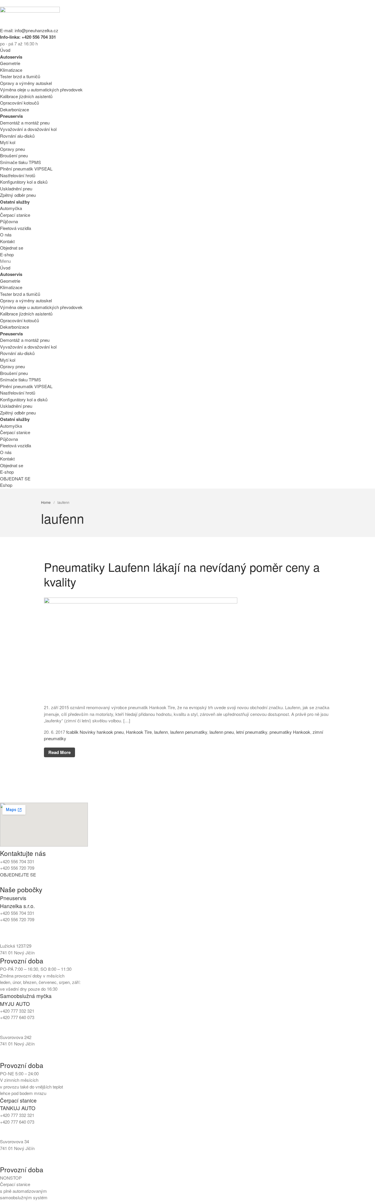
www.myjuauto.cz (17, 1057)
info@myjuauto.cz (17, 1024)
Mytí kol (7, 142)
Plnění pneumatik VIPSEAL (26, 169)
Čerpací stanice (15, 215)
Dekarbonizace (14, 109)
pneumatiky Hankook (290, 732)
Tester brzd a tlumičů (20, 76)
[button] (187, 261)
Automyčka (11, 208)
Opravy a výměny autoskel (26, 83)
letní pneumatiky (251, 732)
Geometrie (10, 63)
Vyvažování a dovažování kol (28, 129)
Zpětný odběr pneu (18, 195)
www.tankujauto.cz (18, 1161)
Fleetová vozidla (15, 228)
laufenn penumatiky (188, 732)
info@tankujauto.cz (18, 1128)
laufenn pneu (221, 732)
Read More (59, 752)
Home (46, 502)
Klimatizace (11, 70)
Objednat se (11, 248)
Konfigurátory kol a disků (23, 182)
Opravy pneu (12, 149)
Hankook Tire (139, 732)
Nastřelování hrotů (17, 175)
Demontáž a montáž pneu (25, 123)
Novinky (88, 732)
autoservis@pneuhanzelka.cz (73, 932)
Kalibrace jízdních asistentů (26, 96)
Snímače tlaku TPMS (20, 162)
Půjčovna (9, 221)
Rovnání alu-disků (17, 136)
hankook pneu (110, 732)
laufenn (161, 732)
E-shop (7, 254)
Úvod (5, 50)
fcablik (72, 732)
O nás (6, 234)
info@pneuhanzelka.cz (22, 932)
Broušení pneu (14, 155)
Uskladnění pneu (16, 188)
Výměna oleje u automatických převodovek (41, 89)
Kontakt (7, 241)
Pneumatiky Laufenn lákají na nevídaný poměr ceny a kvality (182, 574)
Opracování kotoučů (19, 103)
